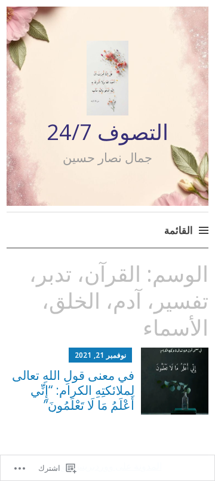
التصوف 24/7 (107, 132)
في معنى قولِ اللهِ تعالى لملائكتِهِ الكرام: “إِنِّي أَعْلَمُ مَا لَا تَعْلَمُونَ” (73, 390)
